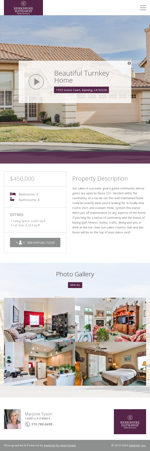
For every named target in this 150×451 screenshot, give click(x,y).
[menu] (143, 8)
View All (75, 285)
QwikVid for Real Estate (60, 445)
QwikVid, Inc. (137, 445)
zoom (39, 320)
